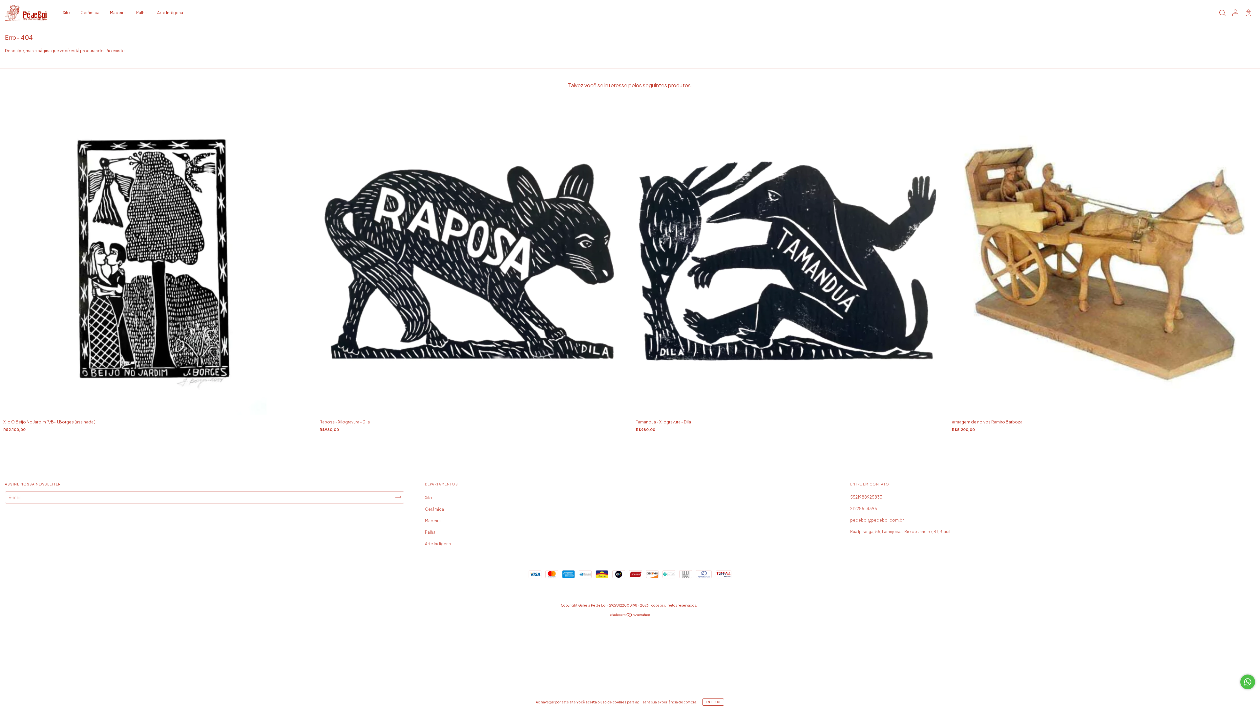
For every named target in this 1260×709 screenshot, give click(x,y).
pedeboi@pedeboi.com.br (877, 520)
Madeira (118, 12)
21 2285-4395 (863, 508)
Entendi (713, 702)
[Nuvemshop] (630, 615)
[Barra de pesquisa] (1222, 13)
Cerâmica (89, 12)
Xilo (66, 12)
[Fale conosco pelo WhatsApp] (1247, 682)
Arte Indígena (170, 12)
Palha (141, 12)
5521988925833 (866, 497)
